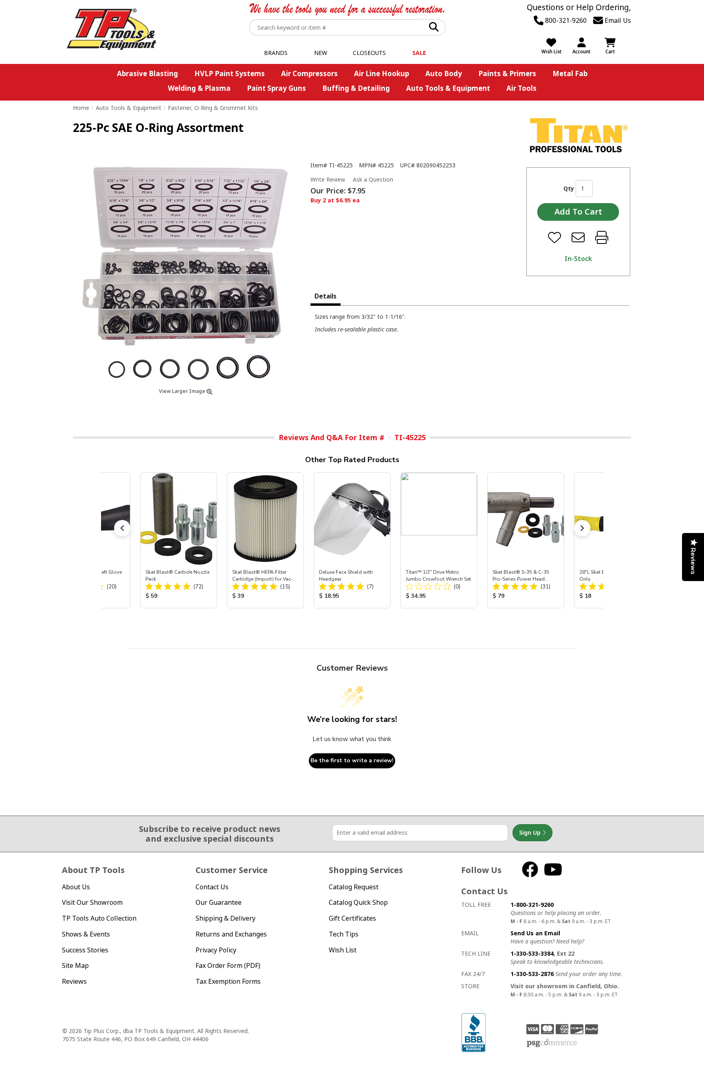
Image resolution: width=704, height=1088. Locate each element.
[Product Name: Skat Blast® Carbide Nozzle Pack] (178, 540)
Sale (419, 53)
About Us (76, 886)
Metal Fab (569, 73)
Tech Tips (344, 934)
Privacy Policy (216, 949)
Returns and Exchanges (231, 934)
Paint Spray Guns (276, 88)
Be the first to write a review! (352, 760)
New (320, 53)
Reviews (74, 981)
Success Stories (85, 949)
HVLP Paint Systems (229, 73)
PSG (551, 1043)
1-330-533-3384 (532, 953)
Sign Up (530, 832)
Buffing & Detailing (356, 88)
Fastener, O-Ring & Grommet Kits (213, 108)
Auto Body (443, 73)
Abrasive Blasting (147, 73)
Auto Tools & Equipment (448, 88)
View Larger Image (183, 391)
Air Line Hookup (381, 73)
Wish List (342, 949)
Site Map (75, 965)
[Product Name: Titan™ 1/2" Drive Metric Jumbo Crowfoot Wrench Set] (438, 540)
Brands (276, 53)
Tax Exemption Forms (228, 981)
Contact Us (212, 886)
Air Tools (521, 88)
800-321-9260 (565, 20)
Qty (568, 188)
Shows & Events (86, 934)
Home (81, 108)
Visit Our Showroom (92, 902)
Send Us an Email (535, 933)
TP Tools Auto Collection (99, 918)
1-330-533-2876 (532, 974)
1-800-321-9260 (532, 904)
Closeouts (369, 53)
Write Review (327, 179)
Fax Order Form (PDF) (228, 965)
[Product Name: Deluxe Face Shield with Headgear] (352, 540)
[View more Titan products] (578, 135)
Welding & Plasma (199, 88)
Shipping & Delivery (225, 918)
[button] (122, 528)
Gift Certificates (352, 918)
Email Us (617, 20)
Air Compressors (309, 73)
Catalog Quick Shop (358, 902)
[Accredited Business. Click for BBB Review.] (473, 1031)
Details (326, 296)
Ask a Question (373, 179)
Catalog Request (353, 886)
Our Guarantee (219, 902)
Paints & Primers (507, 73)
